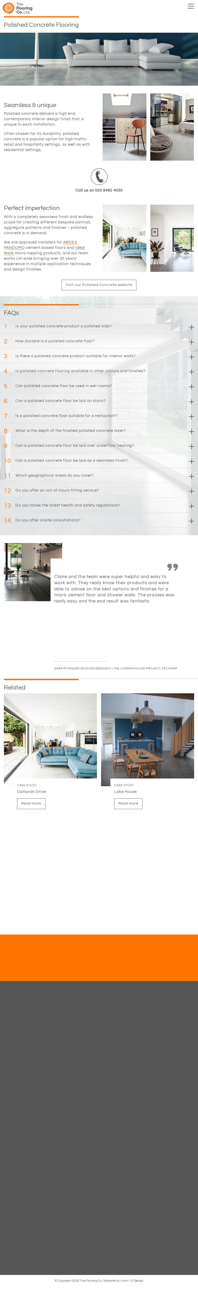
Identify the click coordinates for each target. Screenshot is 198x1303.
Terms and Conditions (99, 1153)
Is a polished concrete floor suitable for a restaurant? (61, 416)
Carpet (99, 1009)
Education (99, 1060)
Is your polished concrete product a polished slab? (58, 326)
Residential (99, 1119)
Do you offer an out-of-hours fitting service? (51, 490)
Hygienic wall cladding (99, 1043)
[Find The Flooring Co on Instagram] (113, 1232)
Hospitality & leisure (99, 1128)
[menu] (191, 7)
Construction (99, 1085)
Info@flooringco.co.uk (101, 1222)
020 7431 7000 (101, 1218)
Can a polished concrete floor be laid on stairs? (55, 401)
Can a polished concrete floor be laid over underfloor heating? (69, 446)
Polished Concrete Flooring (99, 1051)
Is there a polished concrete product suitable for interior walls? (70, 356)
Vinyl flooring (99, 1017)
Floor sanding (99, 1026)
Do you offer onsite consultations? (42, 520)
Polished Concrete (99, 1136)
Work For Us (99, 1170)
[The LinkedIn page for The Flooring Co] (94, 1232)
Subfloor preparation (99, 1034)
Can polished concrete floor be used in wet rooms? (58, 386)
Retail (99, 1077)
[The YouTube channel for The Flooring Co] (104, 1232)
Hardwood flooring (99, 1000)
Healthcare (99, 1068)
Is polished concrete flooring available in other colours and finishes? (75, 371)
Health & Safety (99, 1145)
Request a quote (127, 973)
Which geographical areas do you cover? (49, 476)
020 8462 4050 (101, 1213)
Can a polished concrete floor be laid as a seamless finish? (66, 461)
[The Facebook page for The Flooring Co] (85, 1232)
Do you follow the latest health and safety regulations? (62, 505)
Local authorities (99, 1111)
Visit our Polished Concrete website (99, 285)
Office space (99, 1094)
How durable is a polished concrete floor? (49, 341)
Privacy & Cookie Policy (99, 1162)
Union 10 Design (131, 1280)
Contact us (70, 973)
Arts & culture (99, 1102)
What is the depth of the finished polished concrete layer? (65, 431)
